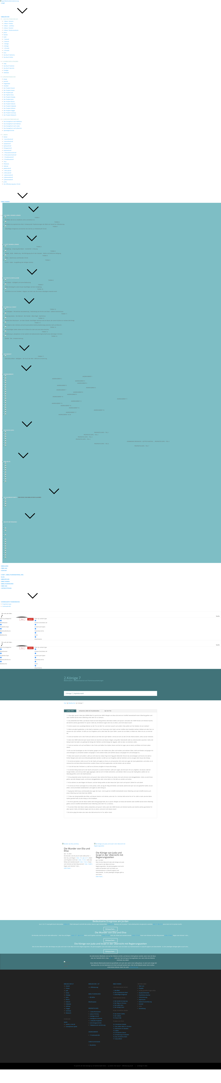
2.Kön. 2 (66, 924)
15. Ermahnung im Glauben (121, 1034)
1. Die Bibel (116, 990)
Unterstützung (133, 967)
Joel (67, 990)
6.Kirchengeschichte (95, 1023)
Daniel (68, 986)
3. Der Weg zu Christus (119, 1003)
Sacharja (68, 1011)
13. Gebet (116, 1030)
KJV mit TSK (108, 711)
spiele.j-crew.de (70, 1024)
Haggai (68, 1008)
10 (113, 924)
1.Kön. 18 (87, 864)
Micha (67, 999)
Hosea (67, 988)
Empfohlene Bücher (144, 995)
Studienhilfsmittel (144, 993)
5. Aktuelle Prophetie (96, 1020)
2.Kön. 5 (109, 924)
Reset (22, 619)
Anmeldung (142, 1008)
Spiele (65, 1022)
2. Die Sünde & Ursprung (120, 1001)
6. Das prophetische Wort (120, 992)
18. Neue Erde (117, 1018)
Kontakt (141, 1004)
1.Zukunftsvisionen (95, 1011)
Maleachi (68, 1013)
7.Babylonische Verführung (97, 1025)
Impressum (142, 999)
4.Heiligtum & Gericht (96, 1018)
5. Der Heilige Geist (118, 1007)
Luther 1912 (70, 711)
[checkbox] (8, 622)
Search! (30, 619)
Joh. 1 (111, 958)
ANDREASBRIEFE (93, 1032)
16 (84, 860)
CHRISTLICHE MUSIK (94, 1042)
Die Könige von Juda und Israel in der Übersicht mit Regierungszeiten (109, 855)
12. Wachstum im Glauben (120, 1028)
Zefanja (68, 1006)
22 (86, 862)
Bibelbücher (71, 703)
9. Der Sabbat (117, 1016)
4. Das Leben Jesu (118, 1005)
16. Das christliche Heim (120, 1037)
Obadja (68, 995)
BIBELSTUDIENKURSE (94, 994)
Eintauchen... (110, 929)
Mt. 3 (159, 924)
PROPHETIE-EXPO (93, 1008)
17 (86, 858)
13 (161, 924)
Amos (67, 993)
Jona (67, 997)
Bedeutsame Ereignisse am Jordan (110, 921)
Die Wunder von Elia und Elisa (77, 849)
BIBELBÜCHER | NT (93, 984)
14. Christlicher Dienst (119, 1032)
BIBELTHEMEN (117, 984)
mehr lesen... (67, 868)
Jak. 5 (84, 858)
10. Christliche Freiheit (119, 1024)
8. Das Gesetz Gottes (119, 1014)
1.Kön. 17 (78, 858)
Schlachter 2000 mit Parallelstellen (89, 711)
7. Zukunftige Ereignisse (120, 994)
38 (90, 864)
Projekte (141, 988)
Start (65, 703)
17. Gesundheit (117, 1039)
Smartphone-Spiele (71, 1026)
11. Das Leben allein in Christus (122, 1026)
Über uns (141, 986)
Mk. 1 (154, 924)
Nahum (68, 1002)
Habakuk (68, 1004)
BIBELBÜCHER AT (69, 984)
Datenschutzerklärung (145, 1002)
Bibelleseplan (92, 1002)
